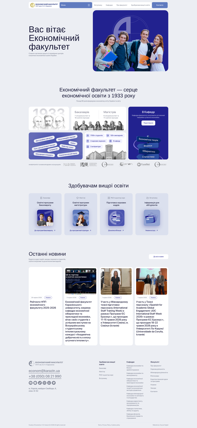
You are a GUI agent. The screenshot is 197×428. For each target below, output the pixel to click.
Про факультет (121, 5)
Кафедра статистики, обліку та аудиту (134, 410)
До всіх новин (158, 257)
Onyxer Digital (164, 425)
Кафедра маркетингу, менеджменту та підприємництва (135, 403)
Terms (100, 425)
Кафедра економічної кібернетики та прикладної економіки (135, 381)
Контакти (159, 5)
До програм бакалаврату (43, 230)
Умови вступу (150, 230)
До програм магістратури (79, 230)
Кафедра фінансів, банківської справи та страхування (135, 416)
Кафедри (109, 5)
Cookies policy (115, 425)
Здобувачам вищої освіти (140, 5)
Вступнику (98, 5)
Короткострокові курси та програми (159, 380)
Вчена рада (155, 376)
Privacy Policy (106, 425)
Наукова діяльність (158, 369)
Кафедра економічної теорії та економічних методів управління (135, 388)
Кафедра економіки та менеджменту (135, 374)
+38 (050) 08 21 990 (45, 376)
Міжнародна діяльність (159, 372)
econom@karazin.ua (44, 371)
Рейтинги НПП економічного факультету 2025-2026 (43, 304)
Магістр (102, 372)
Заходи (153, 388)
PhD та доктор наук (106, 375)
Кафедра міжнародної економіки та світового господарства (135, 396)
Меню (63, 5)
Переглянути (148, 123)
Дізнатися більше (114, 230)
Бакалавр (102, 368)
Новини (48, 297)
